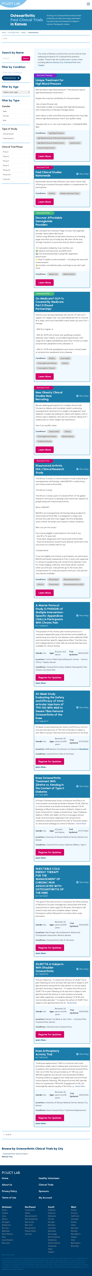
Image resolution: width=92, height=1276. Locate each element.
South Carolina (54, 1243)
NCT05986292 (42, 626)
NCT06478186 (42, 795)
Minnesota (6, 1225)
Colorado (75, 1219)
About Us (7, 1184)
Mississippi (52, 1234)
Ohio (4, 1237)
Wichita (49, 62)
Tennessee (52, 1246)
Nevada (74, 1231)
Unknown (6, 179)
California (75, 1216)
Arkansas (51, 1213)
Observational (8, 138)
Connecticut (30, 1210)
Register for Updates (49, 677)
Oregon (74, 1237)
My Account (45, 1197)
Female (6, 116)
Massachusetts (31, 1216)
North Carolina (54, 1237)
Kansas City (58, 62)
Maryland (52, 1231)
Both (4, 120)
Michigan (5, 1222)
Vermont (28, 1234)
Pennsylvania (30, 1228)
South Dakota (7, 1240)
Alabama (51, 1210)
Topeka (41, 65)
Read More (81, 823)
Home (5, 1178)
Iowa (4, 1216)
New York (29, 1225)
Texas (50, 1249)
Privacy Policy (9, 1191)
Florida (51, 1219)
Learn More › (41, 683)
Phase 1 (6, 152)
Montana (74, 1228)
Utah (73, 1240)
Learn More (44, 156)
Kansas (5, 1219)
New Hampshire (31, 1219)
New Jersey (29, 1222)
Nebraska (6, 1231)
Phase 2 (6, 156)
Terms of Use (9, 1197)
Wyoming (74, 1246)
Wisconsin (6, 1243)
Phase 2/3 (6, 175)
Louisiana (52, 1228)
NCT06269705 (42, 974)
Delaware (52, 1216)
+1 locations (83, 749)
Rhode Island (30, 1231)
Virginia (51, 1252)
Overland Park (70, 62)
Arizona (74, 1213)
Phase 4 (6, 166)
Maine (27, 1213)
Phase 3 (6, 161)
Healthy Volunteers (49, 1178)
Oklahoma (52, 1240)
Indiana (5, 1213)
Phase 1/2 (6, 170)
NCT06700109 (42, 896)
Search (26, 58)
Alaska (73, 1210)
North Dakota (7, 1234)
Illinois (4, 1210)
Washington (75, 1243)
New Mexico (76, 1234)
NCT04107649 (42, 1057)
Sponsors (44, 1191)
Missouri (5, 1228)
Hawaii (74, 1222)
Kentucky (51, 1225)
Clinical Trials (46, 1184)
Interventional (8, 134)
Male (5, 111)
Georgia (51, 1222)
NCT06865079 (42, 721)
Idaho (73, 1225)
